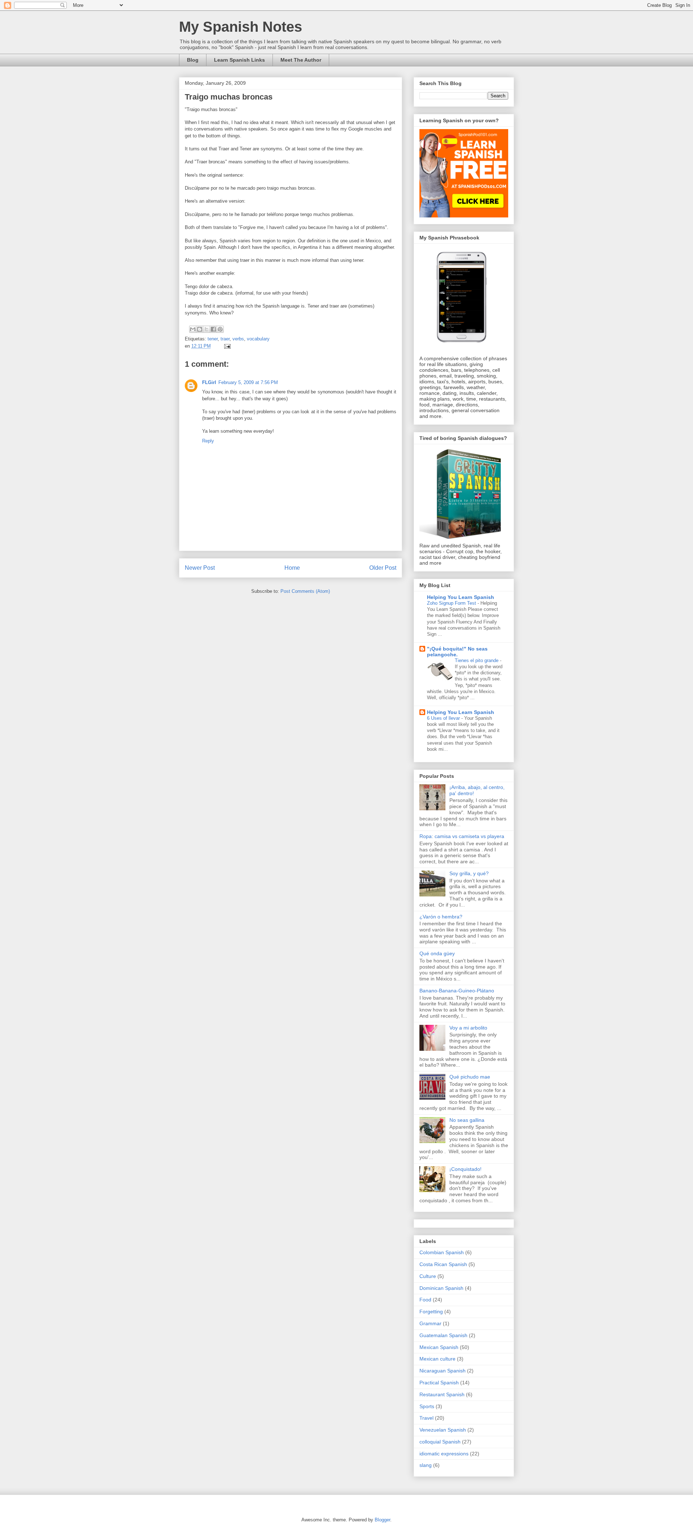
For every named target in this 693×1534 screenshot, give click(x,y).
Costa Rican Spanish (443, 1264)
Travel (426, 1418)
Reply (208, 441)
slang (425, 1465)
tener (213, 338)
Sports (426, 1406)
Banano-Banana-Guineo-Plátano (456, 990)
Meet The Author (300, 60)
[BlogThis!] (199, 329)
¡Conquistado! (465, 1169)
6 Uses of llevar (444, 718)
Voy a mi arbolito (468, 1028)
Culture (427, 1276)
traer (225, 338)
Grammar (430, 1323)
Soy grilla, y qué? (469, 873)
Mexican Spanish (438, 1347)
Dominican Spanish (441, 1288)
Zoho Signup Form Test (452, 603)
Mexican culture (437, 1359)
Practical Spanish (439, 1382)
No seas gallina (466, 1120)
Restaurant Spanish (442, 1394)
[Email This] (192, 329)
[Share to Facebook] (213, 329)
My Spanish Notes (240, 27)
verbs (238, 338)
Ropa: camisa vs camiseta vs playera (461, 836)
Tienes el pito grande (477, 660)
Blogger (382, 1519)
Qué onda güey (437, 953)
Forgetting (431, 1311)
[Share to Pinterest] (220, 329)
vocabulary (258, 338)
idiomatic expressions (443, 1453)
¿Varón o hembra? (440, 917)
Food (425, 1299)
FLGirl (209, 382)
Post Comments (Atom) (305, 591)
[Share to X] (206, 329)
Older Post (382, 568)
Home (292, 568)
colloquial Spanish (440, 1442)
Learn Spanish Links (239, 60)
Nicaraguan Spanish (442, 1371)
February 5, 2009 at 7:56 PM (248, 382)
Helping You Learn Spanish (460, 597)
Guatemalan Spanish (443, 1335)
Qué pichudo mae (469, 1077)
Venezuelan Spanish (442, 1430)
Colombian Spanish (441, 1252)
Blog (193, 60)
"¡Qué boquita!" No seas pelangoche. (457, 651)
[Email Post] (226, 346)
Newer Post (200, 568)
